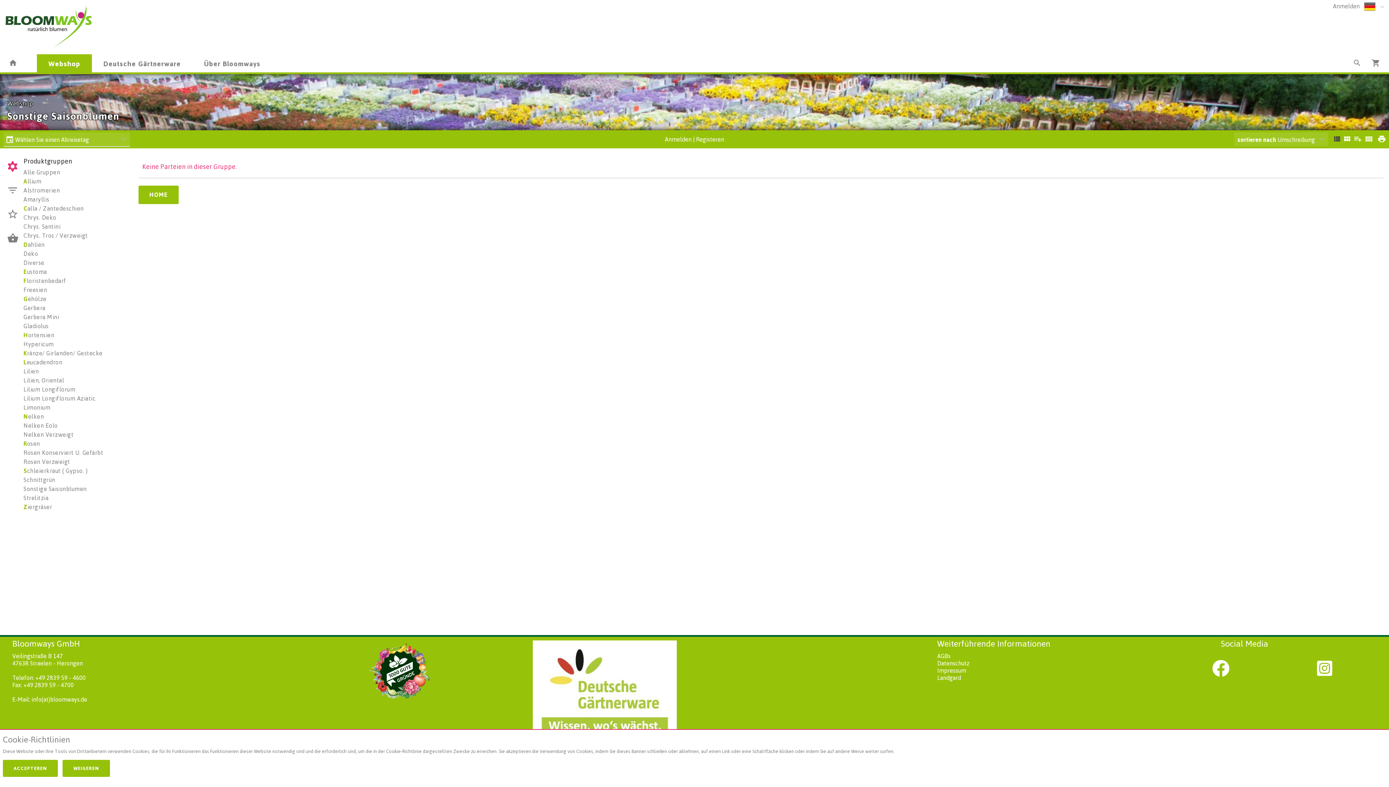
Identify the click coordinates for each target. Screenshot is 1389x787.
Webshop (64, 63)
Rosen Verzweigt (47, 461)
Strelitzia (36, 498)
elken (34, 416)
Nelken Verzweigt (48, 434)
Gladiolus (36, 326)
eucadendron (43, 362)
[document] (694, 746)
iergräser (38, 507)
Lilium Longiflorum (49, 389)
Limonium (37, 407)
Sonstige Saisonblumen (55, 488)
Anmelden (1346, 6)
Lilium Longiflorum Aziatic (59, 398)
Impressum (951, 670)
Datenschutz (953, 663)
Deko (31, 253)
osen (32, 443)
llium (32, 181)
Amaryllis (37, 199)
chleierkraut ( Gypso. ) (56, 470)
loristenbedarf (45, 280)
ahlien (34, 244)
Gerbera (35, 308)
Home (158, 194)
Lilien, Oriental (44, 380)
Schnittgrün (39, 479)
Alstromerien (42, 190)
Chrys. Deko (40, 217)
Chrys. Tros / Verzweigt (56, 235)
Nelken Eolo (41, 425)
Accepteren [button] (30, 768)
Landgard (949, 677)
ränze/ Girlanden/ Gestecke (63, 353)
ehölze (35, 298)
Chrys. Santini (42, 226)
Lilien (31, 371)
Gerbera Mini (41, 317)
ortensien (39, 335)
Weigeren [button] (86, 768)
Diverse (34, 262)
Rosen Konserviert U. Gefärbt (63, 452)
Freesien (35, 289)
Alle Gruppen (42, 172)
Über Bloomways (232, 63)
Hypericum (39, 344)
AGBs (944, 656)
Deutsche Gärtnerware (142, 63)
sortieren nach (1257, 139)
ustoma (35, 271)
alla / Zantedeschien (54, 208)
